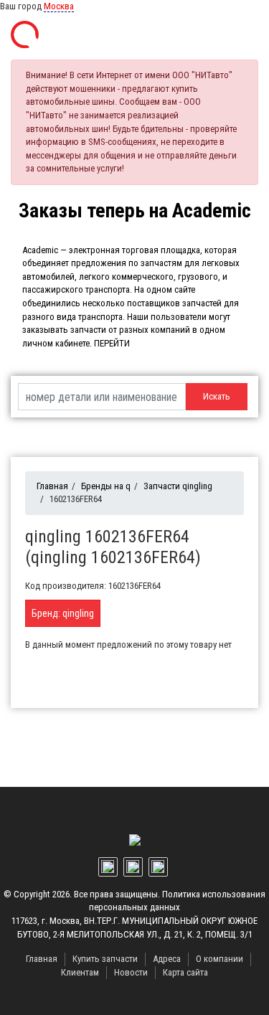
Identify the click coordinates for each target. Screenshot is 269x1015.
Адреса (167, 958)
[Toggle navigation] (242, 35)
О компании (219, 958)
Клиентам (80, 972)
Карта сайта (185, 972)
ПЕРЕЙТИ (112, 343)
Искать (216, 396)
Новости (131, 972)
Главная (52, 486)
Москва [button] (59, 6)
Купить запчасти (105, 958)
